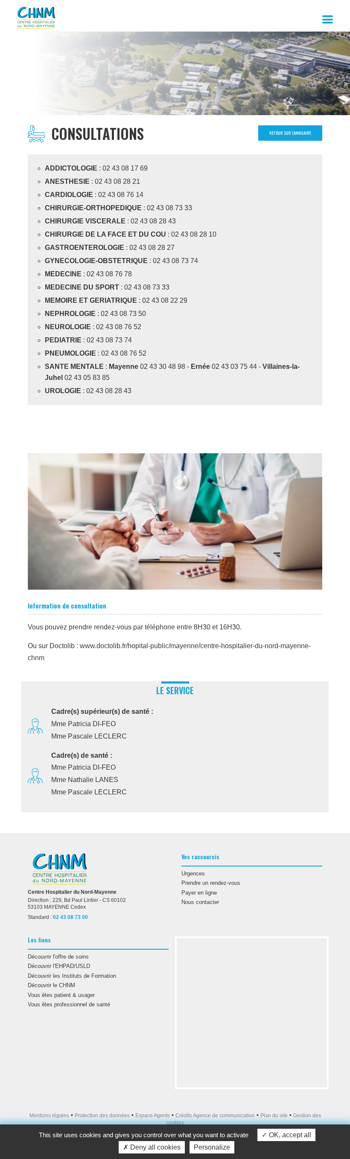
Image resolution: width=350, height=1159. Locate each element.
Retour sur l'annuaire (290, 133)
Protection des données (102, 1115)
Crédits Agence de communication (215, 1115)
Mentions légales (49, 1115)
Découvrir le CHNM (51, 985)
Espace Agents (152, 1115)
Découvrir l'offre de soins (58, 956)
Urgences (193, 873)
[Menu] (333, 18)
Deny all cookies (154, 1147)
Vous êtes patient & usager (61, 995)
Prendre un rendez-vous (210, 883)
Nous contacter (200, 902)
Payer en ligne (199, 893)
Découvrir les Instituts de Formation (72, 976)
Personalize (212, 1147)
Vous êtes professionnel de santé (69, 1004)
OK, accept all (289, 1135)
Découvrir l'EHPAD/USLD (59, 966)
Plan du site (274, 1115)
